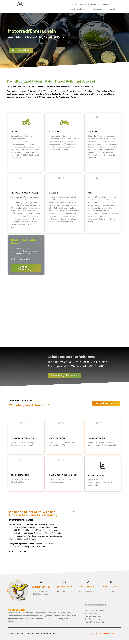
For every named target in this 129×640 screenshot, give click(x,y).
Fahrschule (97, 9)
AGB (112, 633)
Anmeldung (107, 4)
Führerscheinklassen (88, 4)
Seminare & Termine (78, 9)
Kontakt (112, 9)
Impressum (92, 633)
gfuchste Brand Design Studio (47, 633)
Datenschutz (104, 633)
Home (73, 4)
